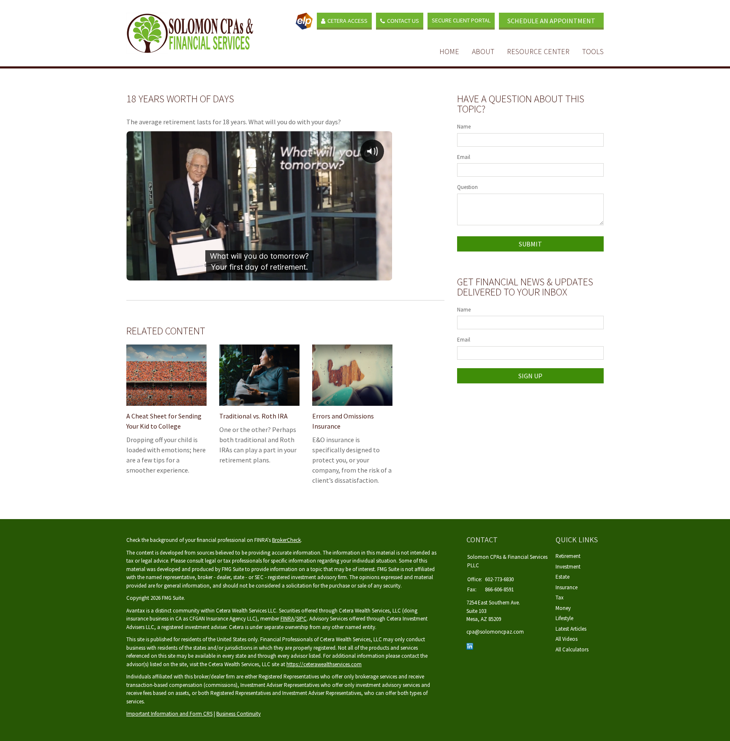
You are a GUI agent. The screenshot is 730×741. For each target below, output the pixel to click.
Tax (560, 597)
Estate (562, 576)
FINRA (287, 618)
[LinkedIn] (469, 645)
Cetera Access (347, 21)
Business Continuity (238, 713)
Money (563, 608)
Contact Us (403, 21)
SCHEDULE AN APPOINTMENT (551, 20)
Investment (568, 566)
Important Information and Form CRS (169, 713)
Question (467, 187)
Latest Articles (571, 628)
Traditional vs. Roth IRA (253, 416)
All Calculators (572, 649)
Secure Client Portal (461, 20)
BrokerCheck (286, 540)
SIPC (301, 618)
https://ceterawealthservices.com (324, 664)
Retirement (568, 556)
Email (463, 157)
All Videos (566, 639)
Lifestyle (564, 618)
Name (464, 126)
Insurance (566, 587)
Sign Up (530, 376)
